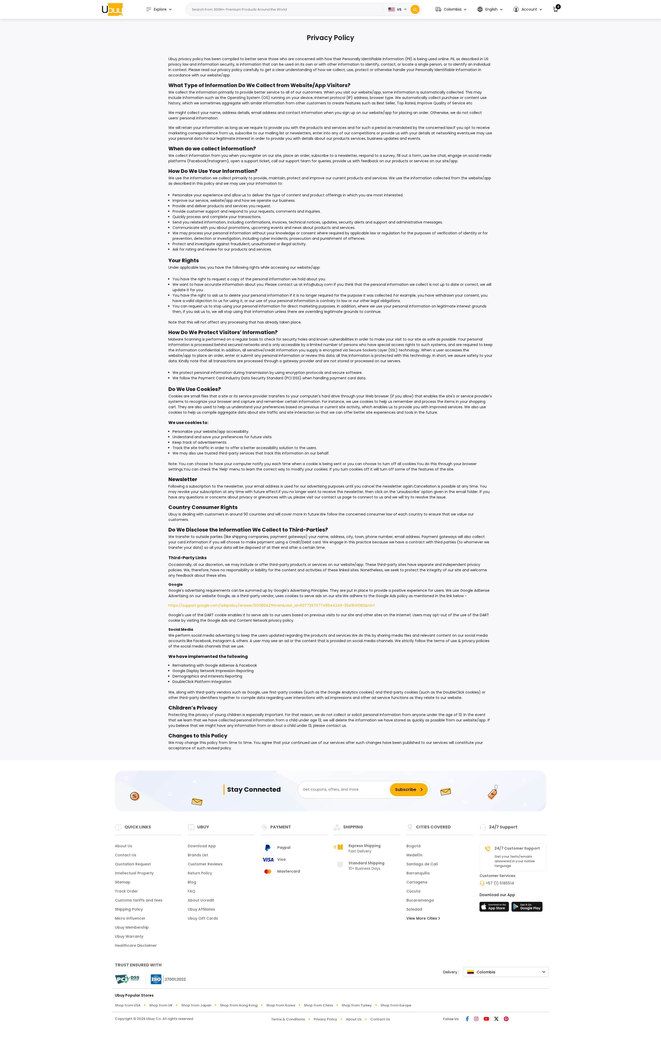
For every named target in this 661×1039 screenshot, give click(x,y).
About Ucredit (201, 900)
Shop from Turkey (357, 1005)
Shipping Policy (129, 909)
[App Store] (494, 908)
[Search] (415, 9)
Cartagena (416, 882)
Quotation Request (133, 864)
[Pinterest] (506, 1019)
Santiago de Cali (422, 864)
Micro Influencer (130, 918)
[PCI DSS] (127, 979)
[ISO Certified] (165, 978)
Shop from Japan (196, 1005)
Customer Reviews (205, 864)
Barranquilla (418, 873)
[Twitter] (496, 1019)
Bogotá (413, 846)
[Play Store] (527, 908)
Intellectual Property (134, 873)
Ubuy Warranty (129, 936)
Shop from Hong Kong (238, 1005)
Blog (192, 882)
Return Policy (200, 873)
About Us (123, 846)
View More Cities (422, 918)
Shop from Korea (280, 1005)
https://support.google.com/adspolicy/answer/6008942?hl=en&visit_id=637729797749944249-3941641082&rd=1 (271, 605)
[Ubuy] (112, 9)
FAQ (191, 891)
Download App (202, 846)
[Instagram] (476, 1019)
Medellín (414, 855)
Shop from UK (160, 1005)
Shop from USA (127, 1005)
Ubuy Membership (132, 927)
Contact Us (125, 855)
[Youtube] (486, 1019)
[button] (451, 9)
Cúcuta (413, 891)
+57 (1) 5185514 (500, 883)
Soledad (414, 909)
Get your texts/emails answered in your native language (514, 861)
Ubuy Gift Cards (203, 918)
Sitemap (122, 882)
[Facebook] (467, 1019)
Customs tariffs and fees (138, 900)
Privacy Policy (325, 1019)
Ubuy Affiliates (201, 909)
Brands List (198, 855)
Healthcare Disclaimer (136, 945)
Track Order (126, 891)
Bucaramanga (420, 900)
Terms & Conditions (288, 1019)
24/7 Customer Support (517, 848)
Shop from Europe (396, 1005)
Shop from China (318, 1005)
